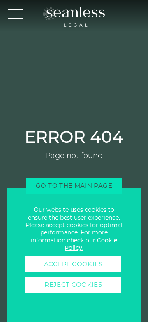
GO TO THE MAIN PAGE (74, 185)
